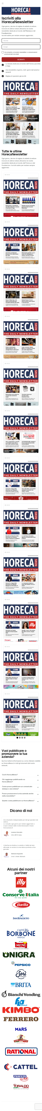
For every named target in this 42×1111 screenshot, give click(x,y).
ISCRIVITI (21, 60)
